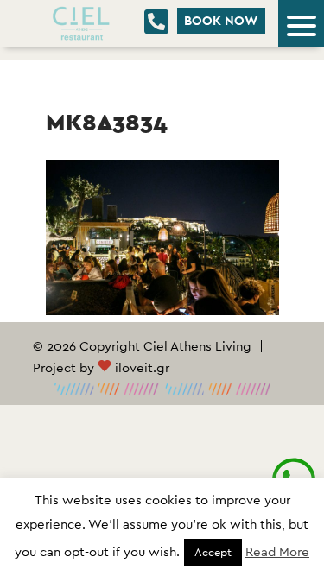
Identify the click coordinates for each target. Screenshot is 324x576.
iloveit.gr (142, 367)
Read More (277, 551)
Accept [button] (213, 552)
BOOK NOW (221, 20)
